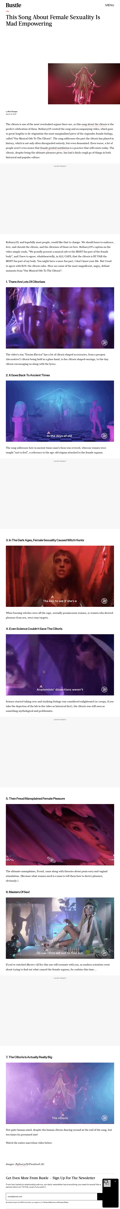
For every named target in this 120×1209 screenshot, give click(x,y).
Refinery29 (21, 1164)
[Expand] (105, 1181)
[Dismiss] (115, 1181)
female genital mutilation (54, 148)
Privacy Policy (63, 1202)
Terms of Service (49, 1202)
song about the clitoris (94, 124)
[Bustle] (13, 5)
